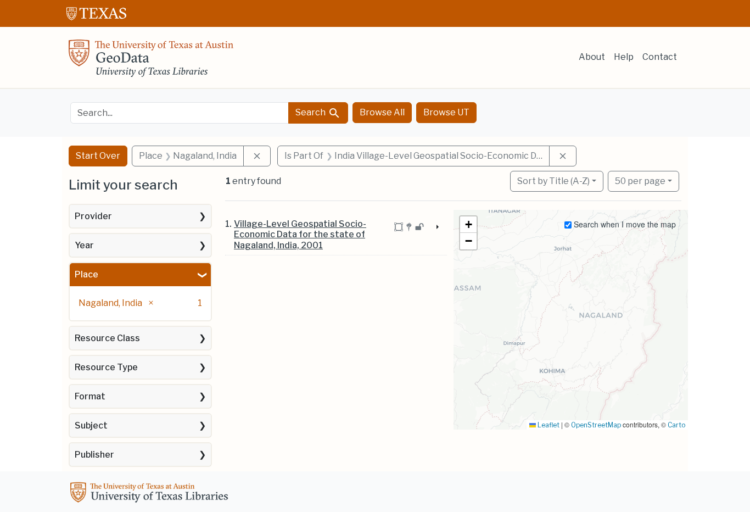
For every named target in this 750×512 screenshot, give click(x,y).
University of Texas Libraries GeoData (151, 62)
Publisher (94, 454)
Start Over (98, 156)
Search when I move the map (624, 224)
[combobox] (179, 113)
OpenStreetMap (596, 425)
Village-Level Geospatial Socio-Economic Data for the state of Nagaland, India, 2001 (300, 234)
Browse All (382, 112)
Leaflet (547, 425)
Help (624, 57)
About (592, 57)
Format (90, 396)
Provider (93, 216)
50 (640, 180)
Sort (553, 181)
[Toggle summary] (436, 227)
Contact (659, 57)
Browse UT (446, 112)
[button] (468, 224)
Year (84, 245)
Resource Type (106, 367)
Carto (676, 425)
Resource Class (107, 338)
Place (86, 274)
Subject (91, 425)
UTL (151, 494)
